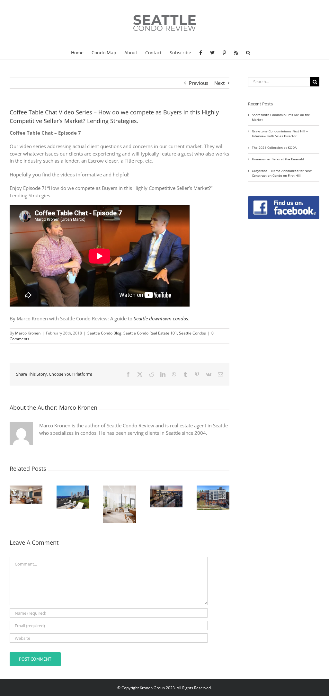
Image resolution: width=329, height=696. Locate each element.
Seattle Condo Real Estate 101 (150, 333)
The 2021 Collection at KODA (274, 147)
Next (219, 83)
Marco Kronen (27, 333)
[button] (248, 52)
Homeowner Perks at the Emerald (278, 159)
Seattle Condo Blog (104, 333)
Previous (198, 83)
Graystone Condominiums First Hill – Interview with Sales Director (280, 133)
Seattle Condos (192, 333)
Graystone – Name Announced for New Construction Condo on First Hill (282, 173)
